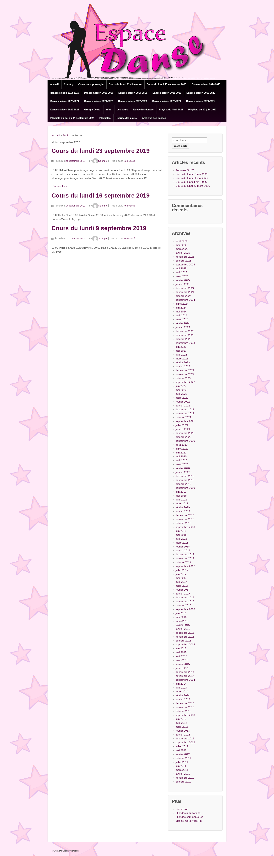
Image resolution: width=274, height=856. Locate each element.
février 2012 (183, 754)
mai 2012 (181, 750)
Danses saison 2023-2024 (166, 101)
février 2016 (183, 624)
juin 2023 (181, 346)
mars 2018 (182, 542)
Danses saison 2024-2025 (200, 101)
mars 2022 (182, 397)
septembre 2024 (185, 299)
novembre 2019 (185, 479)
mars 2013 (182, 726)
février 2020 (183, 468)
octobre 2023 (183, 338)
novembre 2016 (185, 601)
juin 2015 (181, 648)
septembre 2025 (185, 264)
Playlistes (105, 118)
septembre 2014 (185, 679)
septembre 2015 (185, 644)
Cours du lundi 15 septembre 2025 (166, 84)
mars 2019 (182, 503)
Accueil (54, 84)
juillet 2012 (182, 746)
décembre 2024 (185, 288)
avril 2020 (181, 460)
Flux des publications (188, 812)
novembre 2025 (185, 256)
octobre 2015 (183, 640)
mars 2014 (182, 691)
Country (68, 84)
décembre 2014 (185, 671)
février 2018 (183, 546)
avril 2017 (181, 581)
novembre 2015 (185, 636)
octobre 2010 (183, 781)
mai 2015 (181, 652)
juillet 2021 (182, 425)
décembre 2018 (185, 515)
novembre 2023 (185, 335)
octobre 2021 (183, 417)
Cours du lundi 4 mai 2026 (191, 181)
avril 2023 (181, 354)
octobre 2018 (183, 523)
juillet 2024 (182, 303)
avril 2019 (181, 499)
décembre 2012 (185, 738)
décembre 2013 (185, 703)
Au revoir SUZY (185, 170)
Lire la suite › (59, 186)
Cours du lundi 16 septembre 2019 (100, 195)
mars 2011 (182, 769)
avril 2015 (181, 656)
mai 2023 (181, 350)
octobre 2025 (183, 260)
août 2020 (182, 444)
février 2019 (183, 507)
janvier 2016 (183, 628)
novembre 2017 (185, 558)
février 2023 (183, 362)
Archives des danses (154, 118)
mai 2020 (181, 456)
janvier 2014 (183, 699)
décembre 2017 (185, 554)
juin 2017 (181, 573)
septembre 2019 (185, 487)
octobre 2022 (183, 378)
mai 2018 (181, 534)
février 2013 (183, 730)
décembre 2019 (185, 476)
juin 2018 (181, 530)
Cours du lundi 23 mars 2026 (193, 185)
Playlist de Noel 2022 (171, 109)
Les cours (122, 109)
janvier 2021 (183, 429)
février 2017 (183, 589)
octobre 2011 (183, 758)
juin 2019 (181, 491)
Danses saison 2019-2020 (200, 92)
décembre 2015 (185, 632)
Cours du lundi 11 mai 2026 (192, 177)
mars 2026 (182, 248)
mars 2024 (182, 319)
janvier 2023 (183, 366)
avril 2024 (181, 315)
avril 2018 (181, 538)
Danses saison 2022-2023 (132, 101)
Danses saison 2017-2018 (132, 92)
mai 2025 (181, 268)
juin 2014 (181, 683)
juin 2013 (181, 718)
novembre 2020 (185, 432)
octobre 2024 (183, 295)
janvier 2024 (183, 327)
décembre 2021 (185, 409)
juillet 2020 (182, 448)
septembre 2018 (185, 526)
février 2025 (183, 280)
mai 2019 (181, 495)
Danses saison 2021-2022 (98, 101)
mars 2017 (182, 585)
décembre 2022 (185, 370)
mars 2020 (182, 464)
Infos (108, 109)
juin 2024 (181, 307)
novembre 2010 (185, 777)
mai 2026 (181, 244)
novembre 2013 (185, 707)
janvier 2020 (183, 472)
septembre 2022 (185, 382)
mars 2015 (182, 660)
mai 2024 (181, 311)
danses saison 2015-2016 (64, 92)
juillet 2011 (182, 761)
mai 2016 (181, 617)
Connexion (182, 809)
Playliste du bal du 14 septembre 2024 (72, 118)
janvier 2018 (183, 550)
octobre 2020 (183, 436)
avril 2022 (181, 393)
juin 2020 (181, 452)
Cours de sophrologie (90, 84)
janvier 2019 (183, 511)
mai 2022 (181, 389)
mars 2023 (182, 358)
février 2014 (183, 695)
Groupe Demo (92, 109)
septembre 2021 (185, 421)
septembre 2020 (185, 440)
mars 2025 (182, 276)
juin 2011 (181, 765)
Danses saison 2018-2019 (166, 92)
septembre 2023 (185, 342)
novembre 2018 (185, 519)
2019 (65, 135)
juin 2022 (181, 385)
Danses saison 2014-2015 (206, 84)
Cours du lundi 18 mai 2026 (192, 174)
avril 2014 (181, 687)
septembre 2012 (185, 742)
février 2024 (183, 323)
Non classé (129, 161)
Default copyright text (68, 851)
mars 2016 (182, 620)
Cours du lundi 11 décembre (125, 84)
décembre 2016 (185, 597)
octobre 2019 (183, 483)
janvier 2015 (183, 667)
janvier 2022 (183, 405)
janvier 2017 (183, 593)
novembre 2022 (185, 374)
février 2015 (183, 664)
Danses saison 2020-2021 (64, 101)
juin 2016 (181, 613)
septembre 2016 (185, 609)
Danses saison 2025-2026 (64, 109)
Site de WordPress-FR (189, 820)
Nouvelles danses (143, 109)
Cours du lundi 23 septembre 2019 (100, 150)
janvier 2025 (183, 284)
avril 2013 (181, 722)
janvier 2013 (183, 734)
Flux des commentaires (189, 816)
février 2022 (183, 401)
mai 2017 (181, 577)
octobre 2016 (183, 605)
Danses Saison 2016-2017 (98, 92)
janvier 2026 (183, 252)
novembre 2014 (185, 675)
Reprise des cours (126, 118)
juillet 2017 (182, 570)
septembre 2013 (185, 714)
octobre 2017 (183, 562)
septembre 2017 (185, 566)
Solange (102, 161)
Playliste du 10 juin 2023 (202, 109)
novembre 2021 (185, 413)
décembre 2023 (185, 331)
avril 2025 (181, 272)
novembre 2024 (185, 291)
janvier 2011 (183, 773)
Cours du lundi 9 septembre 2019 (98, 228)
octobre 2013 (183, 711)
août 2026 (182, 241)
